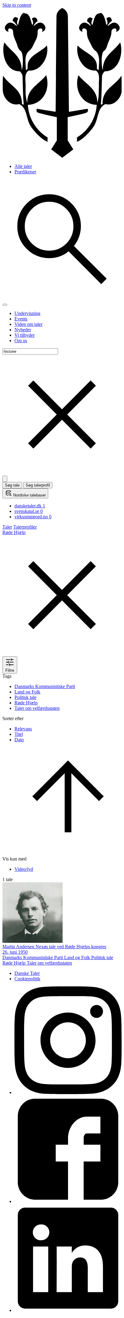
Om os (20, 340)
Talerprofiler (25, 526)
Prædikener (25, 171)
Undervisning (27, 313)
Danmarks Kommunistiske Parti (44, 686)
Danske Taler (27, 973)
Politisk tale (25, 697)
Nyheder (22, 329)
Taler (7, 526)
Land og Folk (27, 691)
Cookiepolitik (27, 978)
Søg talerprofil (38, 485)
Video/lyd (23, 869)
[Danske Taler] (62, 156)
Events (20, 318)
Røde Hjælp (26, 702)
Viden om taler (28, 324)
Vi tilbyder (24, 335)
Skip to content (16, 5)
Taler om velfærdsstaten (37, 708)
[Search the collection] (62, 297)
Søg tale (12, 485)
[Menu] (4, 305)
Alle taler (23, 166)
